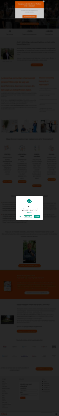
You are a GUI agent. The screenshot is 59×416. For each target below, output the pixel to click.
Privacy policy (29, 212)
